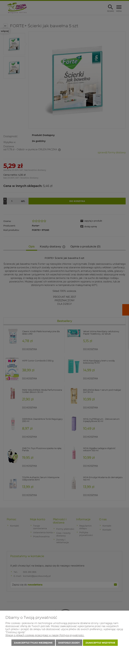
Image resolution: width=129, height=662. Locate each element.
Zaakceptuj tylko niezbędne (33, 642)
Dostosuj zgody (69, 642)
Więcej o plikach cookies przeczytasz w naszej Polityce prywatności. (44, 635)
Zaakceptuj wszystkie (100, 642)
